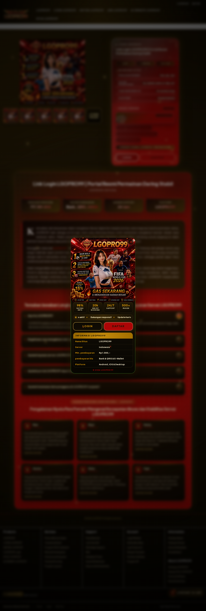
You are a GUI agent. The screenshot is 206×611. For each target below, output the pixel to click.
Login (88, 326)
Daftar (118, 326)
